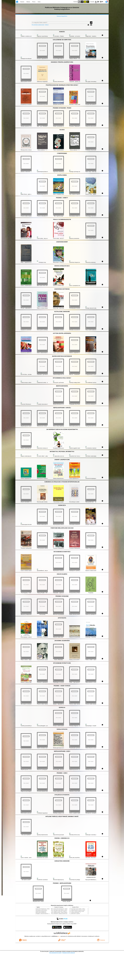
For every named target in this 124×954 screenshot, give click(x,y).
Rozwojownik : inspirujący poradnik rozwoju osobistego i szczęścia (64, 913)
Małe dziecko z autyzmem (75, 913)
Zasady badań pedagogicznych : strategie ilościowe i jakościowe (46, 908)
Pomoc (33, 1)
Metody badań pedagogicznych (41, 912)
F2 (101, 1)
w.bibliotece (55, 936)
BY (88, 1)
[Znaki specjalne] (91, 25)
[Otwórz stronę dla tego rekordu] (26, 35)
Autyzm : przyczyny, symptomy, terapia (77, 911)
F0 (96, 1)
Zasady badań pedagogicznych (41, 911)
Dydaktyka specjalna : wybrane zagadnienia (61, 912)
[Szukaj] (91, 22)
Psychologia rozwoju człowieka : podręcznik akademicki (80, 908)
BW (82, 1)
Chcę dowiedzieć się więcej (55, 952)
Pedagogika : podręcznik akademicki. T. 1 (43, 913)
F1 (98, 1)
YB (85, 1)
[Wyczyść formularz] (88, 25)
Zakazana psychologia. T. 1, (76, 912)
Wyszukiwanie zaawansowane (38, 24)
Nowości (22, 1)
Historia (28, 1)
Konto (39, 1)
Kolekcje (47, 24)
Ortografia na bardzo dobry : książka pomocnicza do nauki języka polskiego (66, 911)
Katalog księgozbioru (62, 16)
